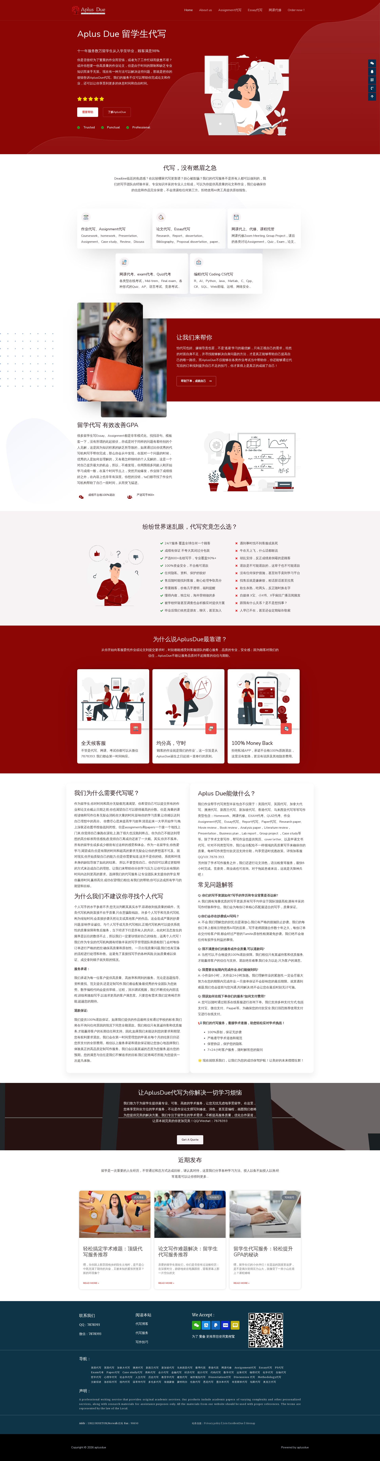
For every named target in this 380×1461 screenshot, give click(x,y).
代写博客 (142, 1324)
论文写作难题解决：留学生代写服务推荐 (188, 1251)
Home (188, 10)
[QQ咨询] (372, 72)
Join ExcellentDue (233, 1423)
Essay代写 (255, 10)
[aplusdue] (89, 10)
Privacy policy (212, 1423)
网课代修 (275, 10)
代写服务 (142, 1333)
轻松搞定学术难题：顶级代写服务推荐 (112, 1251)
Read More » (91, 1283)
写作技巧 (142, 1342)
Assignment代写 (229, 10)
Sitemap (250, 1423)
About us (205, 10)
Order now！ (297, 10)
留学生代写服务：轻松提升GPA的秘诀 (263, 1251)
